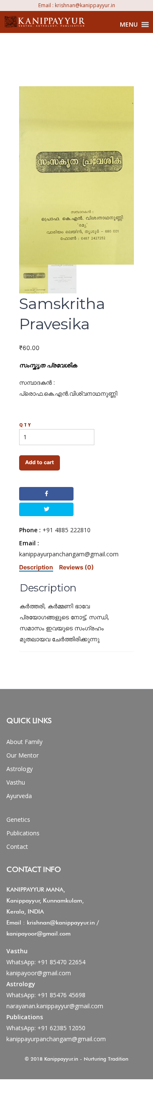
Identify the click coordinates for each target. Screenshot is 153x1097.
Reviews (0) (76, 567)
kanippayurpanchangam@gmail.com (56, 1039)
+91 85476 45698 (61, 995)
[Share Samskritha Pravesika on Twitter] (46, 509)
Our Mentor (22, 755)
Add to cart (39, 462)
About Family (24, 742)
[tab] (36, 567)
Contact (17, 847)
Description (36, 567)
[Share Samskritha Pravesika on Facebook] (46, 494)
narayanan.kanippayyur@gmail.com (54, 1006)
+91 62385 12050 (61, 1028)
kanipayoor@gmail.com (38, 973)
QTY (25, 425)
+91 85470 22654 (61, 962)
